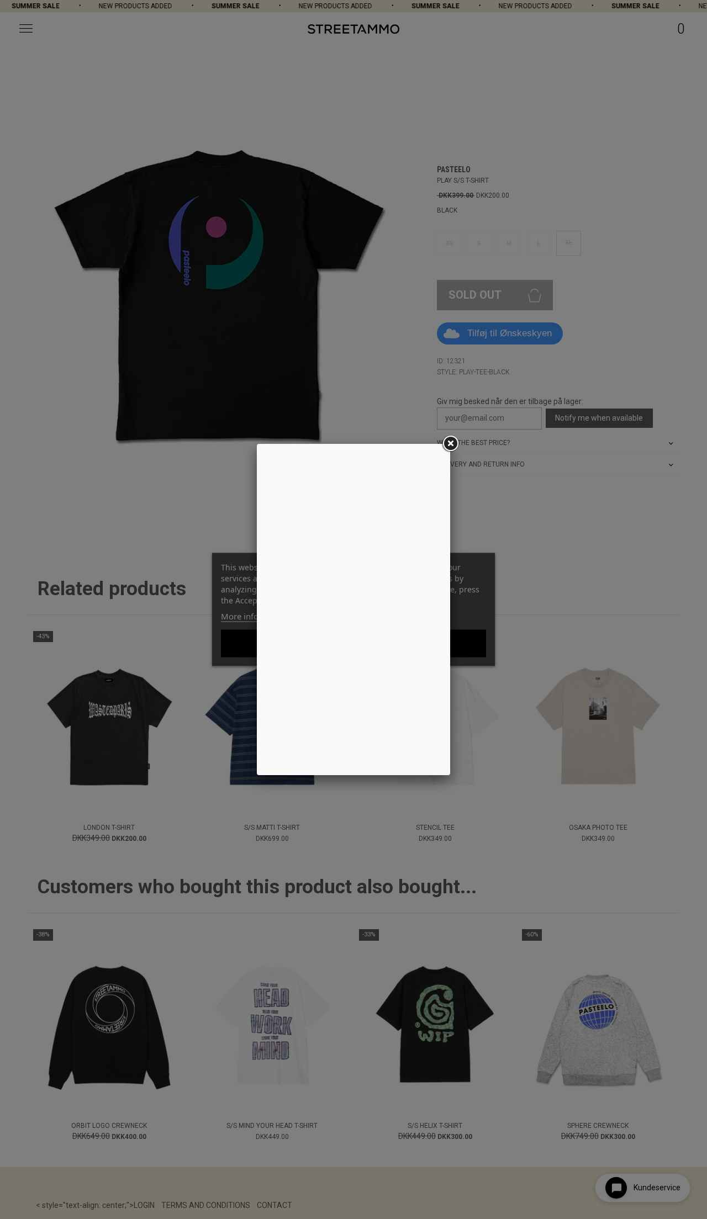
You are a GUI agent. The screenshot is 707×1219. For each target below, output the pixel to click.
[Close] (450, 444)
